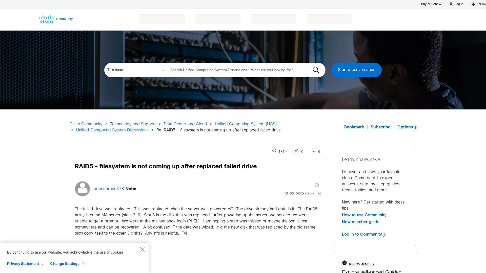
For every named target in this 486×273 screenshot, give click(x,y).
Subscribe (381, 127)
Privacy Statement (23, 263)
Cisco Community (86, 124)
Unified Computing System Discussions (112, 130)
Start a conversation (356, 70)
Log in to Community (362, 234)
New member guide (360, 222)
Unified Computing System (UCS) (246, 124)
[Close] (142, 249)
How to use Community (364, 215)
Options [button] (405, 127)
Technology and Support (133, 124)
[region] (74, 258)
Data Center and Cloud (185, 124)
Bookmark (354, 127)
